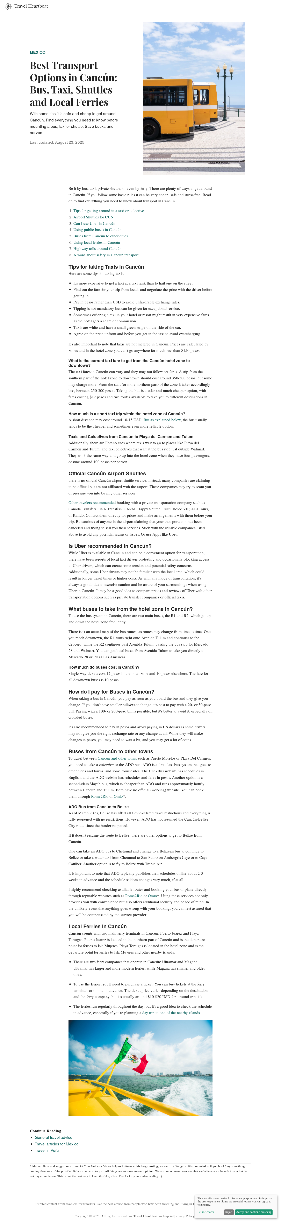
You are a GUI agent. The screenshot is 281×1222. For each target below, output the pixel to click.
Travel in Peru (47, 1150)
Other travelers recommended (92, 502)
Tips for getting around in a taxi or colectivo (108, 210)
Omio (118, 796)
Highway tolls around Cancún (97, 248)
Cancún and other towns (117, 758)
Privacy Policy (184, 1216)
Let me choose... (207, 1212)
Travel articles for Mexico (57, 1143)
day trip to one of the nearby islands (171, 1012)
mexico (37, 52)
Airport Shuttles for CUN (93, 216)
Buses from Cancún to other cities (100, 235)
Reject (228, 1212)
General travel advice (53, 1137)
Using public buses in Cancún (97, 229)
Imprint (168, 1216)
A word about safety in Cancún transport (105, 254)
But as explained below (162, 419)
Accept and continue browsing (253, 1212)
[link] (25, 5)
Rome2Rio (99, 796)
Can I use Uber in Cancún (94, 223)
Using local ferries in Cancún (96, 242)
